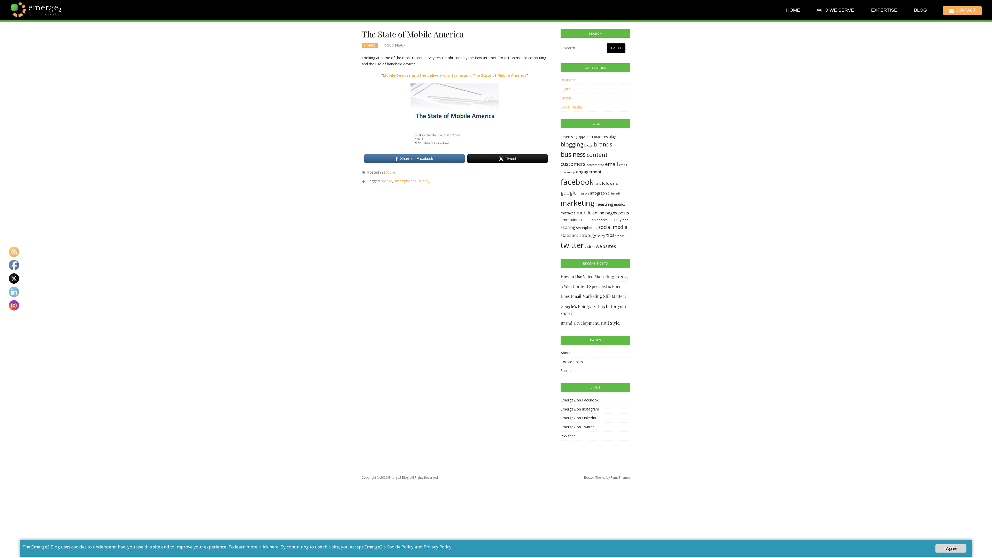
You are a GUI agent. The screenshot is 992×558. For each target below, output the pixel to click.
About (566, 352)
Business (568, 80)
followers (610, 183)
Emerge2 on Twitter (577, 426)
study (601, 236)
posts (623, 213)
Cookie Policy (572, 361)
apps (581, 137)
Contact (965, 10)
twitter (572, 245)
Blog (920, 10)
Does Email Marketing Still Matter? (593, 296)
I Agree (950, 548)
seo (626, 220)
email (611, 164)
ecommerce (595, 165)
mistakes (568, 213)
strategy (587, 235)
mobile (386, 181)
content (597, 154)
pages (611, 213)
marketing (577, 203)
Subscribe (569, 370)
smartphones (405, 181)
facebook (577, 182)
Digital (566, 89)
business (573, 154)
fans (597, 183)
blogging (572, 144)
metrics (619, 204)
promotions (570, 219)
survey (424, 181)
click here (268, 547)
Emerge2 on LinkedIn (578, 417)
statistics (569, 235)
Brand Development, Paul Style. (590, 323)
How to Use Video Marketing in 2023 (595, 276)
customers (573, 163)
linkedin (616, 193)
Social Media (571, 107)
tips (610, 235)
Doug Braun (395, 45)
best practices (597, 137)
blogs (588, 145)
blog (612, 136)
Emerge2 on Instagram (580, 409)
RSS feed (568, 435)
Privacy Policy (438, 547)
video (590, 246)
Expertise (884, 10)
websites (606, 246)
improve (583, 193)
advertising (569, 137)
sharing (568, 227)
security (615, 219)
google (569, 192)
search (602, 220)
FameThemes (620, 477)
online (598, 213)
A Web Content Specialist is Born (591, 286)
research (588, 219)
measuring (604, 204)
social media (612, 226)
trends (620, 236)
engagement (588, 172)
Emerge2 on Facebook (580, 400)
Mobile (369, 45)
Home (793, 10)
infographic (599, 193)
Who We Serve (835, 10)
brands (603, 144)
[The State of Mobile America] (455, 114)
